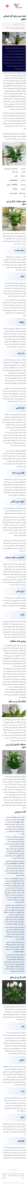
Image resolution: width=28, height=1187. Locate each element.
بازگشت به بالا (13, 1170)
